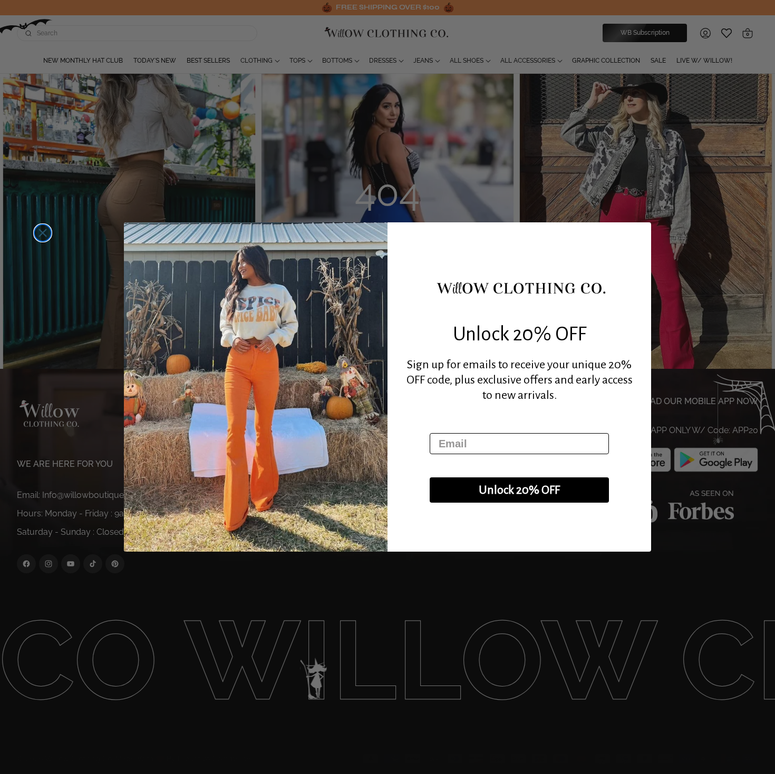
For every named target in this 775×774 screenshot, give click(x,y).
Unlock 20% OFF (519, 490)
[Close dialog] (42, 232)
